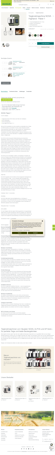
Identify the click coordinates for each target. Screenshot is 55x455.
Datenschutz (31, 435)
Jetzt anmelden (46, 418)
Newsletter (3, 440)
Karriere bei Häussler (19, 436)
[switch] (51, 450)
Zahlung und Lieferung (33, 431)
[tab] (4, 91)
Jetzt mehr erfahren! (6, 99)
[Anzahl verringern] (30, 43)
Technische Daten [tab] (13, 91)
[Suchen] (39, 5)
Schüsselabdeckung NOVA (17, 67)
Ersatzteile (3, 438)
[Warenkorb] (53, 4)
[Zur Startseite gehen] (6, 3)
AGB (32, 446)
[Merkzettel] (48, 4)
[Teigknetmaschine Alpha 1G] (20, 389)
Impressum (24, 446)
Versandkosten (24, 451)
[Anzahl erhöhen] (35, 43)
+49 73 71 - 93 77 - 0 (48, 439)
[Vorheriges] (2, 27)
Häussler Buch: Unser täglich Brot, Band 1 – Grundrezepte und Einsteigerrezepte (19, 74)
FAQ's (16, 433)
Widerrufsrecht (31, 433)
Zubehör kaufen (5, 83)
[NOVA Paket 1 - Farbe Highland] (13, 24)
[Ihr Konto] (51, 4)
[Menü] (53, 443)
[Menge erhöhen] (7, 63)
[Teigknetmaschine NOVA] (7, 389)
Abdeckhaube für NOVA (17, 61)
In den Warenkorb (45, 43)
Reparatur (3, 433)
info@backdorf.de (47, 441)
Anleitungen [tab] (22, 91)
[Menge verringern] (3, 63)
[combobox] (28, 5)
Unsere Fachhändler (19, 431)
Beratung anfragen (45, 47)
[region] (14, 30)
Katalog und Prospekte (19, 435)
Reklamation (3, 435)
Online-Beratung (18, 438)
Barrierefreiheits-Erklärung (34, 439)
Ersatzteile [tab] (29, 91)
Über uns (52, 1)
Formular (14, 108)
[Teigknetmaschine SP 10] (48, 389)
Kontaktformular (4, 431)
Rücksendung (4, 436)
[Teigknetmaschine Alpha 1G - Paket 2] (34, 389)
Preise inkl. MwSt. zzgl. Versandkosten (47, 29)
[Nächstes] (25, 27)
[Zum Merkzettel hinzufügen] (53, 15)
